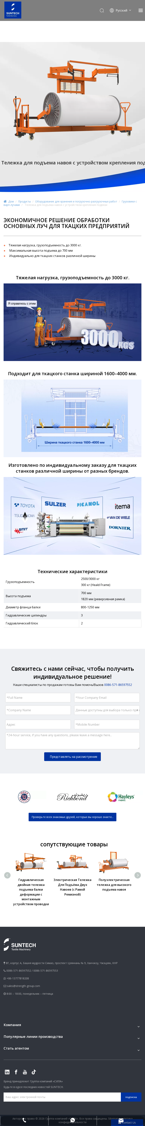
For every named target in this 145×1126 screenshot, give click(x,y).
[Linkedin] (7, 1072)
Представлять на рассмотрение (73, 757)
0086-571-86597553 (45, 970)
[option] (24, 797)
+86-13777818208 (18, 978)
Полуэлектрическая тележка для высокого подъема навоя (114, 885)
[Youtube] (25, 1072)
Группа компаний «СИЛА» (46, 1081)
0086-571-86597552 (18, 970)
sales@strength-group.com (23, 986)
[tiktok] (33, 1072)
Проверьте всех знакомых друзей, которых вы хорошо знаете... (72, 817)
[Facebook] (16, 1072)
